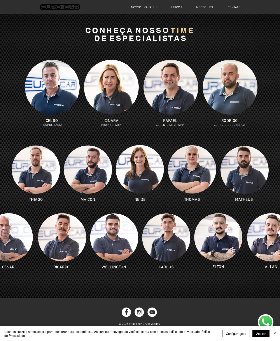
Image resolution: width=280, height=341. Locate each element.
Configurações (236, 333)
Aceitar (261, 333)
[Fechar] (274, 333)
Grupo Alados (151, 324)
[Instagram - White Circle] (139, 312)
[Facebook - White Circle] (126, 312)
